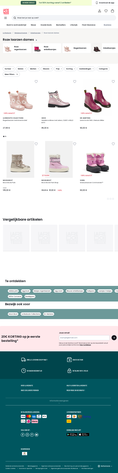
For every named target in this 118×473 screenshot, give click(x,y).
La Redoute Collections (31, 314)
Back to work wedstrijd (16, 25)
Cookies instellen (11, 468)
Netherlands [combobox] (105, 466)
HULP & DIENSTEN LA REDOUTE (77, 385)
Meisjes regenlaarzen (42, 291)
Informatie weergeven (59, 401)
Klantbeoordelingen (87, 468)
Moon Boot (13, 314)
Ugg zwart (59, 291)
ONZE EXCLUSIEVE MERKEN (30, 390)
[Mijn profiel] (99, 11)
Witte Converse (15, 296)
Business (107, 25)
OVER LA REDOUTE (27, 385)
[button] (112, 11)
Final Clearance (88, 25)
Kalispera (90, 291)
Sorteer (8, 69)
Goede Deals (46, 25)
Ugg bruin (26, 291)
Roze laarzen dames (51, 33)
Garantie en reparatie (25, 468)
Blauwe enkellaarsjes (75, 291)
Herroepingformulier (41, 468)
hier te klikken (85, 345)
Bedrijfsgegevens (33, 466)
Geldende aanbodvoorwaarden (15, 466)
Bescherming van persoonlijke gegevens (76, 466)
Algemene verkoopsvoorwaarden (51, 466)
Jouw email (64, 333)
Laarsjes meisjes (105, 291)
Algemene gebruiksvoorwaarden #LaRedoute (64, 468)
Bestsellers (61, 25)
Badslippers (29, 296)
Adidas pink (13, 291)
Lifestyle (73, 25)
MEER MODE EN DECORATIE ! (76, 390)
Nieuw (33, 25)
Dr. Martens (48, 314)
